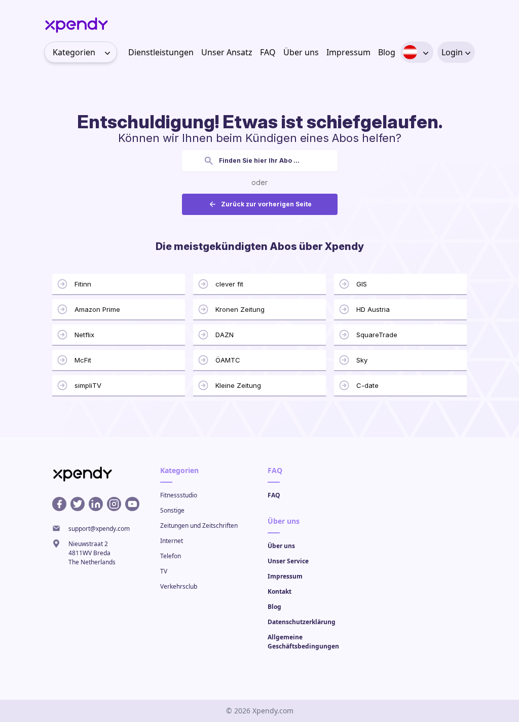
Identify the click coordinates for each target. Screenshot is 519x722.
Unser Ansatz (226, 52)
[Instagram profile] (114, 504)
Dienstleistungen (161, 52)
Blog (386, 52)
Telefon (170, 556)
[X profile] (77, 504)
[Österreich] (410, 52)
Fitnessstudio (178, 495)
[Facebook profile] (59, 504)
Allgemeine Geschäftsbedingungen (303, 642)
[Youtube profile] (132, 504)
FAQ (268, 52)
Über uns (301, 52)
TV (163, 571)
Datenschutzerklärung (302, 622)
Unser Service (288, 561)
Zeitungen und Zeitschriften (199, 525)
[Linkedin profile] (96, 504)
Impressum (348, 52)
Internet (171, 540)
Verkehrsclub (178, 586)
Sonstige (172, 510)
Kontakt (279, 591)
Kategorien (74, 52)
